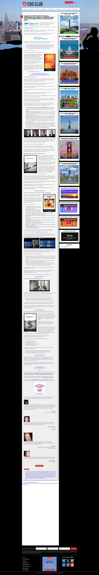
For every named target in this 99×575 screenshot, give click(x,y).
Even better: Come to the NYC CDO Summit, (39, 73)
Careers (37, 9)
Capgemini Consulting (44, 471)
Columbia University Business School (50, 474)
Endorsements (26, 564)
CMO (43, 474)
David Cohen (29, 475)
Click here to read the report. (34, 227)
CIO (41, 474)
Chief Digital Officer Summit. (48, 377)
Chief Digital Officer (45, 472)
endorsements (34, 398)
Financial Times (50, 475)
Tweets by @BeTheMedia (64, 246)
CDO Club (27, 472)
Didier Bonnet (44, 107)
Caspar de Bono (51, 471)
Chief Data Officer (38, 472)
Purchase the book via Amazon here (33, 71)
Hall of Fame (25, 568)
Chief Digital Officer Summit (32, 473)
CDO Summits (26, 559)
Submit (74, 548)
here (51, 374)
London (47, 379)
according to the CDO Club (28, 28)
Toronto (41, 380)
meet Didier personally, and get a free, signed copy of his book (39, 74)
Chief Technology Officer (36, 474)
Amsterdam (43, 379)
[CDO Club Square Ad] (49, 570)
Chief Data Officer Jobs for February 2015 (30, 482)
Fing (54, 475)
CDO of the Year (66, 9)
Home (24, 557)
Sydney (25, 380)
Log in (74, 2)
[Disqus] (41, 499)
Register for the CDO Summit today (40, 367)
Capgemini (38, 471)
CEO (34, 472)
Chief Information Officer (49, 473)
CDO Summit (45, 95)
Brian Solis (34, 471)
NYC (33, 380)
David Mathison (34, 475)
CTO (26, 475)
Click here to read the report (39, 190)
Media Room (25, 570)
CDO (55, 471)
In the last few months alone (28, 30)
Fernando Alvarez (35, 111)
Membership (25, 562)
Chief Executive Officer (41, 473)
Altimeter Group (30, 471)
